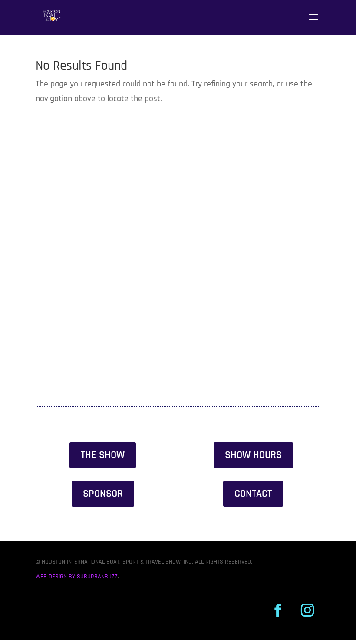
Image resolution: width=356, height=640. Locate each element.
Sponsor (103, 493)
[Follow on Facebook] (278, 610)
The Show (103, 454)
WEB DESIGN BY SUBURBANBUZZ (77, 576)
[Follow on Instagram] (307, 610)
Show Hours (253, 454)
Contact (253, 493)
